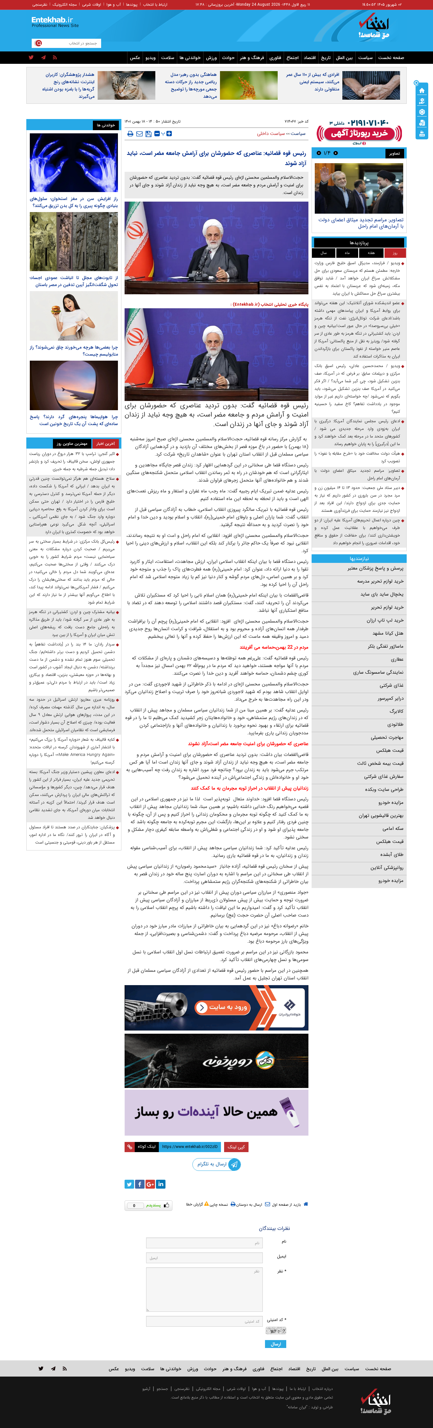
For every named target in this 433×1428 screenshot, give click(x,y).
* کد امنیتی (276, 1320)
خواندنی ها (190, 57)
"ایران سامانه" (297, 1407)
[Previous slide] (335, 153)
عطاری (397, 659)
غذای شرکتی (392, 685)
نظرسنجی (39, 5)
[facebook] (140, 1184)
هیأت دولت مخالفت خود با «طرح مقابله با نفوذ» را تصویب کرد (357, 457)
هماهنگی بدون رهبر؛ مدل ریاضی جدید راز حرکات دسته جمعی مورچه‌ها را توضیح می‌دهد (191, 85)
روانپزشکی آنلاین (387, 867)
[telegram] (43, 57)
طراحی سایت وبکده (384, 789)
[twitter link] (41, 1368)
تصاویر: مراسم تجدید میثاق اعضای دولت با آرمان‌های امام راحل (361, 223)
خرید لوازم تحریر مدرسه (380, 581)
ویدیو (150, 57)
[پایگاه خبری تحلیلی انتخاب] (379, 29)
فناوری (275, 57)
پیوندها (132, 5)
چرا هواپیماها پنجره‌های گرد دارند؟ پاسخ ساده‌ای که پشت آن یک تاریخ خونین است (74, 420)
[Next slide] (319, 153)
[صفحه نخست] (422, 90)
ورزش (211, 57)
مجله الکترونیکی (208, 1389)
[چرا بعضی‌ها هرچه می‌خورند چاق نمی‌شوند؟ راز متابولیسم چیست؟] (74, 316)
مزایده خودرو (391, 802)
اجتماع (293, 57)
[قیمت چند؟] (422, 100)
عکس (135, 57)
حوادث (228, 57)
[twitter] (31, 57)
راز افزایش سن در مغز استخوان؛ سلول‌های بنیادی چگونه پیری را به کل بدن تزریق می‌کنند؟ (74, 202)
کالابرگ (397, 711)
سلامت (167, 57)
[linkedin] (160, 1184)
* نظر (281, 1271)
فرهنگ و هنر (252, 57)
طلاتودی (395, 724)
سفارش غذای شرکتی (384, 776)
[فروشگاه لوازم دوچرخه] (216, 1061)
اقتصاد (310, 57)
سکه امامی (393, 828)
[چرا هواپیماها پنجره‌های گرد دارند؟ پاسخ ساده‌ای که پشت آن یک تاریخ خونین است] (74, 385)
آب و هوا (114, 5)
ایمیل (281, 1256)
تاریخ (326, 57)
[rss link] (65, 1368)
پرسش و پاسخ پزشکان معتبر (376, 568)
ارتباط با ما (298, 1389)
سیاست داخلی (271, 133)
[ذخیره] (148, 134)
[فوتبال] (422, 111)
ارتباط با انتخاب (155, 5)
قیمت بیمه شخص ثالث (380, 763)
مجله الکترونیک (65, 5)
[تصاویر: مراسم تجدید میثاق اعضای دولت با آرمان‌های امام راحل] (359, 188)
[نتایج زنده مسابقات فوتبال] (422, 133)
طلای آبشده (392, 854)
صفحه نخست (391, 57)
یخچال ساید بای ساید (382, 594)
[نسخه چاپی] (130, 134)
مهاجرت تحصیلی (387, 737)
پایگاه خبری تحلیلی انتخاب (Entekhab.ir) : (269, 304)
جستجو (162, 1389)
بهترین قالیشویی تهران (381, 815)
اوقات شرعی (91, 5)
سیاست (365, 57)
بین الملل (344, 57)
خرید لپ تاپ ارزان (385, 620)
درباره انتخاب (322, 1389)
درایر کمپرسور (391, 698)
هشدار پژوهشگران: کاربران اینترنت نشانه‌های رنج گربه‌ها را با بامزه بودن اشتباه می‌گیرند (68, 85)
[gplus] (150, 1184)
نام (284, 1241)
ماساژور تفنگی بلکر (386, 646)
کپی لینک (236, 1147)
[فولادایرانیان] (216, 1008)
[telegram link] (53, 1368)
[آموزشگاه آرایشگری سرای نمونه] (216, 1113)
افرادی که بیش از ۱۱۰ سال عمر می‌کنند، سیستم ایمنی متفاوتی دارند (312, 82)
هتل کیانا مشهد (388, 633)
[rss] (55, 57)
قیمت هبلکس (390, 750)
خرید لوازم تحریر (387, 607)
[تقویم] (422, 122)
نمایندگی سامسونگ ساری (378, 672)
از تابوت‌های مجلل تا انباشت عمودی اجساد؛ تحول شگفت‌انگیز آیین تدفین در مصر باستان (74, 281)
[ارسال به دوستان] (139, 134)
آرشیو (146, 1389)
